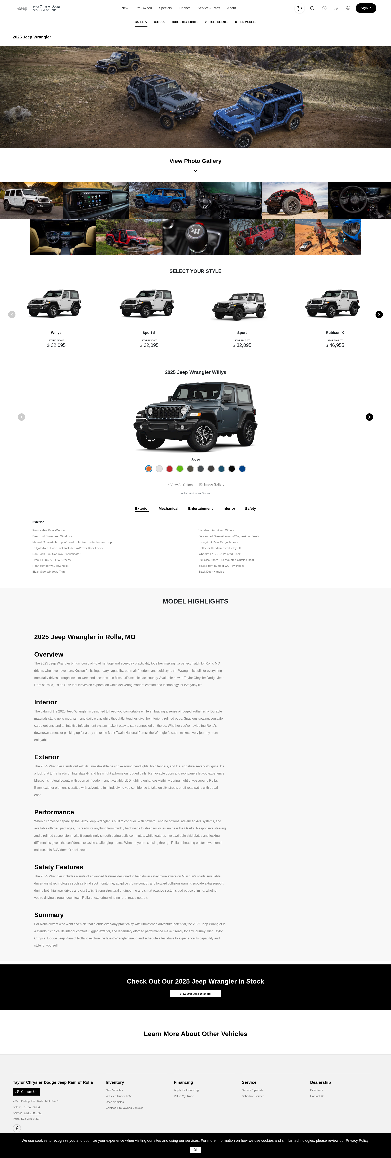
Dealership (320, 1082)
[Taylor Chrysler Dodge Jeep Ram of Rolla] (39, 8)
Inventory (115, 1082)
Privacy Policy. (357, 1140)
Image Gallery (213, 484)
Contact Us (28, 1092)
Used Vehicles (115, 1102)
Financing (183, 1082)
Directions (316, 1090)
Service (249, 1082)
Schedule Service (253, 1096)
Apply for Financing (186, 1090)
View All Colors (181, 485)
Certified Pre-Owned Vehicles (124, 1107)
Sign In (366, 8)
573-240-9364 (31, 1107)
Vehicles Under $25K (119, 1096)
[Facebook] (17, 1128)
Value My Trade (184, 1096)
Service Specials (252, 1090)
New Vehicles (114, 1090)
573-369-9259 (33, 1112)
